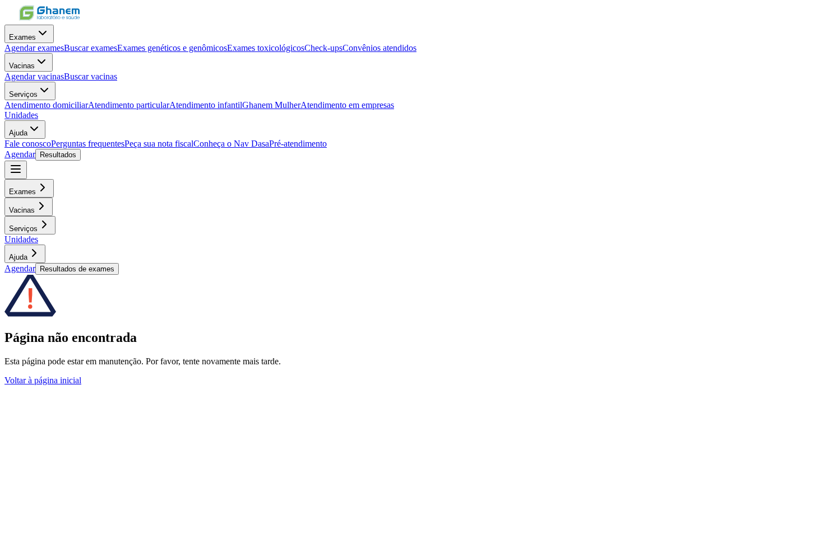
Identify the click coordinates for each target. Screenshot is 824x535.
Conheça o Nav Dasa (231, 143)
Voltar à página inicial (42, 380)
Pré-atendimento (298, 143)
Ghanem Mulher (271, 105)
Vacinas (22, 66)
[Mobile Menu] (15, 170)
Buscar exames (90, 48)
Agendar (19, 154)
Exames (22, 37)
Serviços (23, 94)
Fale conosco (27, 143)
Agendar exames (34, 48)
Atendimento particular (128, 105)
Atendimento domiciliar (46, 105)
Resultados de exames (77, 269)
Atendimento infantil (205, 105)
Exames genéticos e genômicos (172, 48)
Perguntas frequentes (87, 143)
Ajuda (18, 133)
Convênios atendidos (379, 48)
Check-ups (323, 48)
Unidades (21, 115)
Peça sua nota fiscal (158, 143)
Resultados (58, 155)
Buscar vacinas (90, 76)
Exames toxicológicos (265, 48)
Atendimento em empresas (347, 105)
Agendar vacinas (34, 76)
